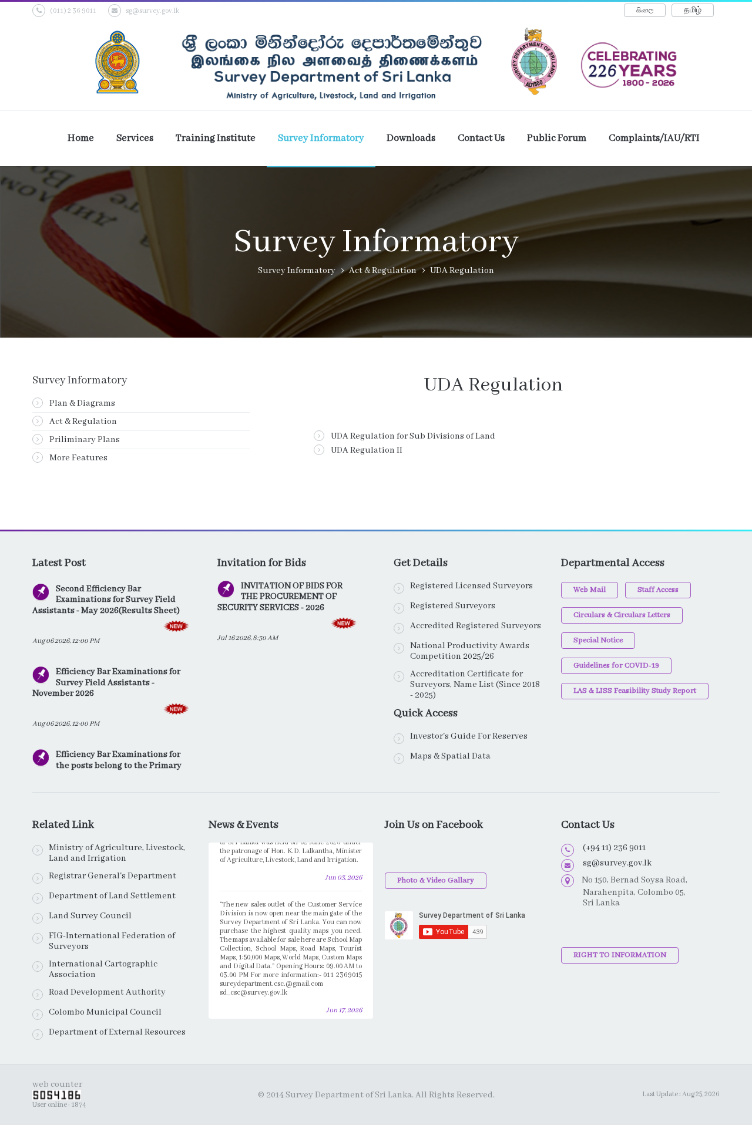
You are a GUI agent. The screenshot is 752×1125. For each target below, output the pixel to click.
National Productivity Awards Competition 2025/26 (469, 651)
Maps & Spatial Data (450, 756)
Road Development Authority (107, 992)
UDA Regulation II (365, 450)
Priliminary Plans (84, 439)
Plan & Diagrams (81, 403)
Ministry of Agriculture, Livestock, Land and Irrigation (117, 853)
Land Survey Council (90, 916)
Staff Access (658, 590)
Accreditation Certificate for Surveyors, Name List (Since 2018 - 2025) (475, 684)
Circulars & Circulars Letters (621, 615)
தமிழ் (692, 10)
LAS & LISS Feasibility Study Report (634, 691)
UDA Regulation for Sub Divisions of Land (412, 436)
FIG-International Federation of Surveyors (112, 941)
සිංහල (644, 10)
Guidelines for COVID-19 (616, 666)
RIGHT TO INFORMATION (619, 955)
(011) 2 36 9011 (73, 10)
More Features (78, 458)
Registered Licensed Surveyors (471, 586)
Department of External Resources (117, 1032)
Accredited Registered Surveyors (475, 626)
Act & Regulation (82, 421)
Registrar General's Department (112, 876)
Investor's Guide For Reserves (469, 736)
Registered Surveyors (452, 606)
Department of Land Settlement (112, 896)
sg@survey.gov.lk (152, 10)
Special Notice (598, 640)
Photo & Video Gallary (435, 880)
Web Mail (589, 590)
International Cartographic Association (103, 969)
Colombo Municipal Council (105, 1012)
